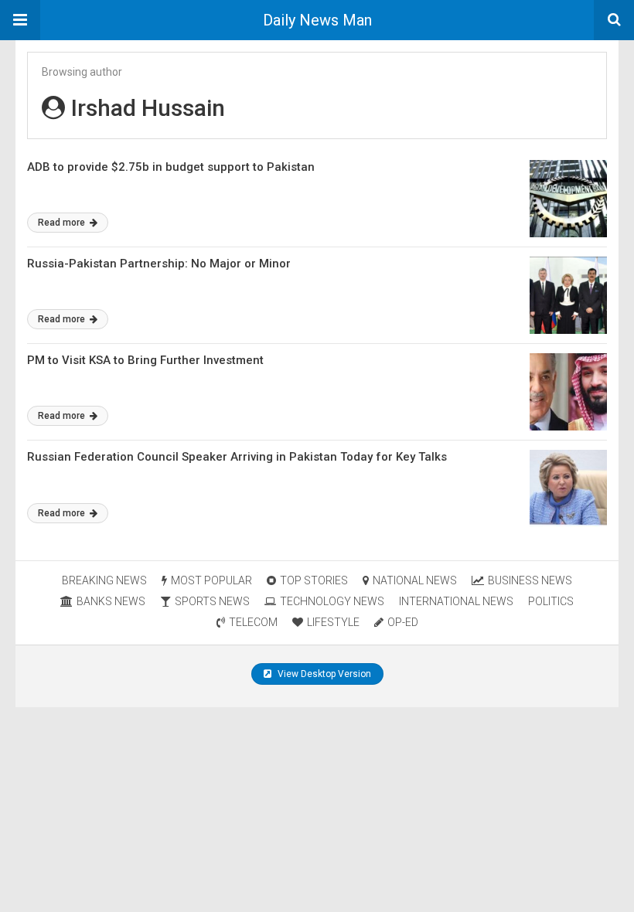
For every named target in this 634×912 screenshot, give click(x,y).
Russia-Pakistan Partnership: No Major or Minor (159, 264)
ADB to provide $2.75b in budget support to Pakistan (171, 167)
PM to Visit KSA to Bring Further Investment (145, 360)
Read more (62, 222)
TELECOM (253, 622)
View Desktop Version (323, 674)
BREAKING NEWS (104, 580)
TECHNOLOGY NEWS (332, 601)
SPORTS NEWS (212, 601)
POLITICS (551, 601)
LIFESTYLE (333, 622)
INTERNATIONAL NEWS (456, 601)
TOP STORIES (314, 580)
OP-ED (402, 622)
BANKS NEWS (111, 601)
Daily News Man (317, 20)
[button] (20, 20)
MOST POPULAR (211, 580)
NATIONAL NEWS (415, 580)
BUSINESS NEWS (530, 580)
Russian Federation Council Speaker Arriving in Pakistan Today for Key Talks (237, 457)
